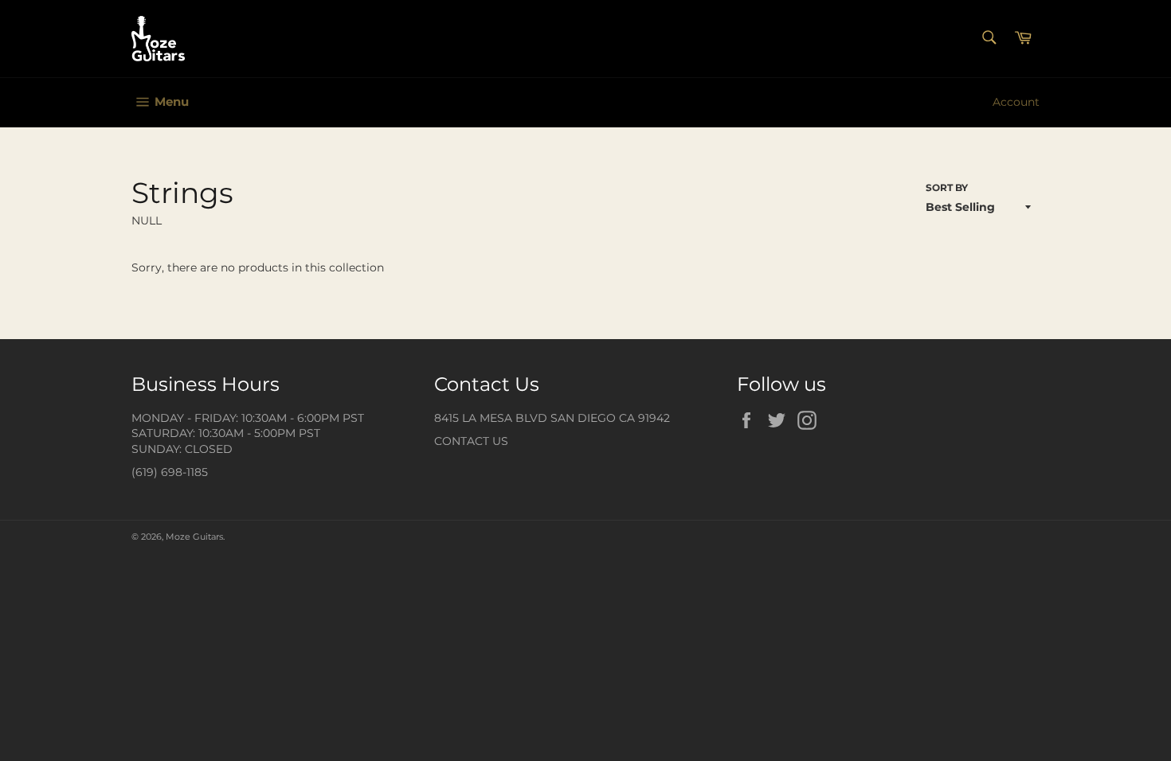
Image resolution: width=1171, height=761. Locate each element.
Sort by (947, 187)
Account (1016, 102)
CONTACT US (471, 441)
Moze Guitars (194, 536)
